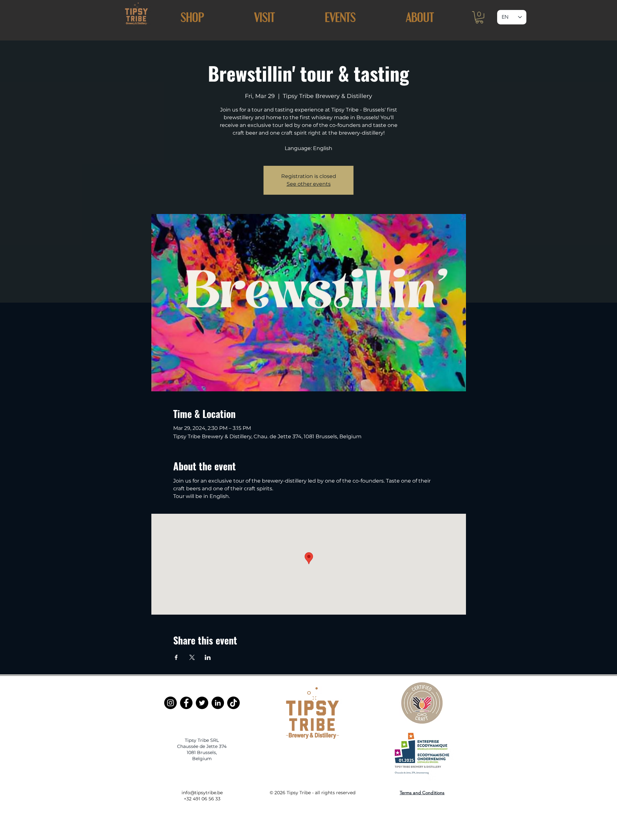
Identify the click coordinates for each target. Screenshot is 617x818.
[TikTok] (233, 703)
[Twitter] (202, 703)
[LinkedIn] (217, 703)
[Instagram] (170, 703)
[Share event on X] (192, 657)
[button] (264, 17)
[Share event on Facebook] (176, 657)
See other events (309, 184)
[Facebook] (186, 703)
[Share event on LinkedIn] (208, 657)
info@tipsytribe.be (202, 793)
